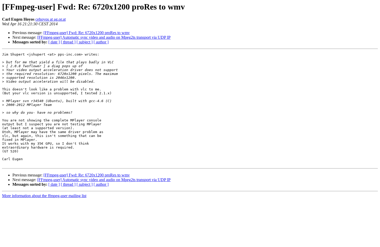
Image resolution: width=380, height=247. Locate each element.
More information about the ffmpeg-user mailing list (44, 196)
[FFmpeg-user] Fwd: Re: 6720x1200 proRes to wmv (86, 32)
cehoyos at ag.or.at (50, 19)
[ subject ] (85, 42)
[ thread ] (68, 42)
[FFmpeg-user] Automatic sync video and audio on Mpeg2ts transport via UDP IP (104, 37)
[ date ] (54, 42)
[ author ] (101, 42)
